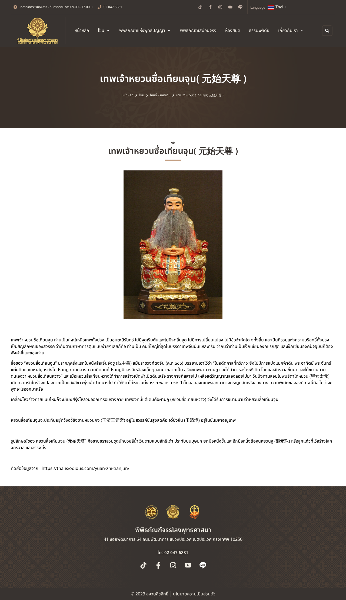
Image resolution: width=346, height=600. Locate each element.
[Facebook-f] (210, 7)
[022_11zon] (173, 244)
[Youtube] (230, 7)
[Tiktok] (200, 7)
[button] (104, 30)
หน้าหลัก (127, 95)
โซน (141, 95)
